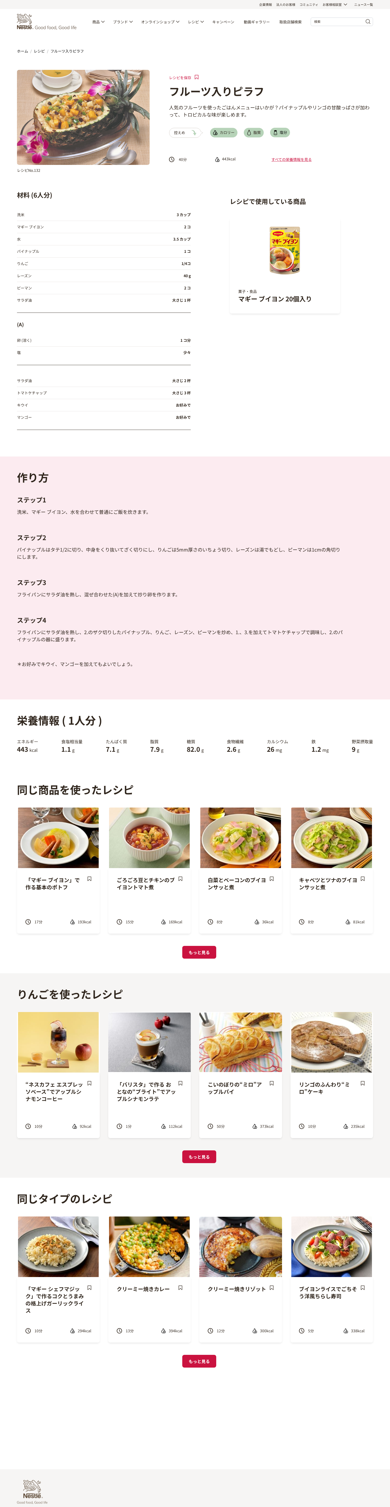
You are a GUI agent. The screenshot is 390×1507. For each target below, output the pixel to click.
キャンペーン (223, 21)
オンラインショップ (158, 21)
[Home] (48, 22)
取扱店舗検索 (290, 21)
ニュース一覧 (363, 4)
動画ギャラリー (257, 21)
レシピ (193, 21)
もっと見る (199, 952)
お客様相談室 (332, 4)
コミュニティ (309, 4)
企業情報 (265, 4)
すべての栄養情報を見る (291, 159)
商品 (96, 21)
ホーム (22, 51)
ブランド (120, 21)
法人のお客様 (285, 4)
